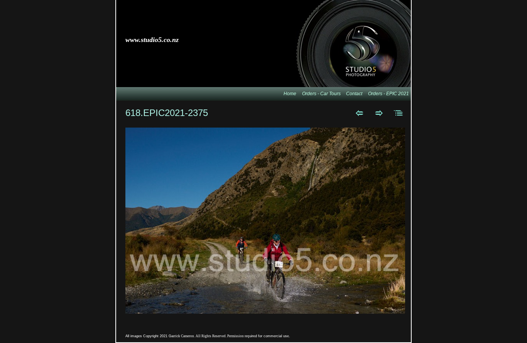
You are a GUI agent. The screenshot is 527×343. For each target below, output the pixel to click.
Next (379, 113)
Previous (359, 113)
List (398, 113)
